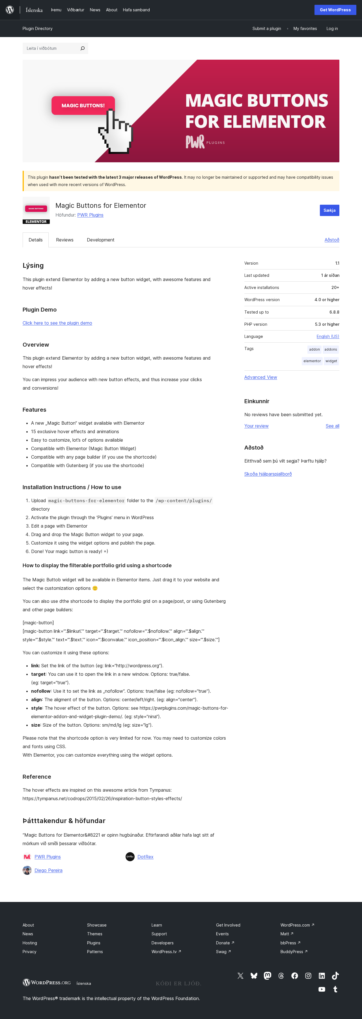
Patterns (95, 951)
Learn (157, 925)
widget (331, 361)
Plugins (93, 942)
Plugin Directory (38, 28)
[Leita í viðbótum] (82, 48)
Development (101, 240)
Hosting (30, 942)
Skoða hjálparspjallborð (268, 474)
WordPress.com (298, 925)
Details (36, 240)
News (28, 933)
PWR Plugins (90, 215)
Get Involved (228, 925)
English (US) (328, 336)
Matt (287, 933)
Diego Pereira (49, 870)
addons (330, 349)
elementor (312, 361)
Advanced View (260, 377)
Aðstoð (332, 240)
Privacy (29, 951)
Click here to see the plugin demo (57, 323)
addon (314, 349)
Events (222, 933)
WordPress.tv (167, 951)
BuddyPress (294, 951)
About (28, 925)
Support (159, 933)
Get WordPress (335, 9)
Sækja (330, 210)
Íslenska (84, 983)
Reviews (65, 240)
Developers (163, 942)
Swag (223, 951)
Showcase (97, 925)
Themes (94, 933)
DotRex (145, 857)
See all (332, 426)
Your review (256, 426)
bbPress (291, 942)
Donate (225, 942)
